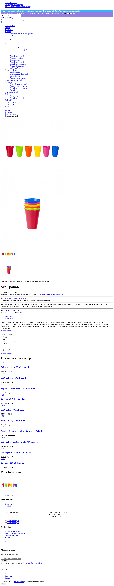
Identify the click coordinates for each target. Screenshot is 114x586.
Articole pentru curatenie (18, 88)
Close (3, 584)
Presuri (12, 90)
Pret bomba (9, 576)
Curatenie (8, 82)
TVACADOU (10, 26)
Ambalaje (13, 102)
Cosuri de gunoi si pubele (19, 84)
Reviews (9, 318)
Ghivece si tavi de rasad (18, 38)
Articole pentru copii (17, 62)
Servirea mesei (15, 60)
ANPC (7, 540)
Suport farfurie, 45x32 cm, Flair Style (18, 388)
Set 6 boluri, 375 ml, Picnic (13, 410)
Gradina (8, 32)
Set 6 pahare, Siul (7, 495)
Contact (8, 506)
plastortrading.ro (13, 521)
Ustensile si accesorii (17, 52)
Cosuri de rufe (15, 76)
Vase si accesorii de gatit (18, 50)
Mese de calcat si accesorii (19, 74)
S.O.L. (7, 542)
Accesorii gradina (16, 40)
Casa (7, 106)
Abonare (4, 561)
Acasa (7, 110)
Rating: (5, 339)
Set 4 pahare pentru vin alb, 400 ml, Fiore (20, 442)
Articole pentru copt (17, 56)
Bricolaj (12, 104)
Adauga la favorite (12, 310)
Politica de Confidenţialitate (15, 534)
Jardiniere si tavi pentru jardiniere (21, 36)
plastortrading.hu (13, 523)
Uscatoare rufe (15, 72)
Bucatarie (8, 44)
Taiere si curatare (16, 54)
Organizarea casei (11, 92)
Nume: (5, 337)
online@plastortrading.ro (14, 5)
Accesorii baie (15, 96)
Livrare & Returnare (12, 532)
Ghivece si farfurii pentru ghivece (21, 34)
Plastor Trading (19, 582)
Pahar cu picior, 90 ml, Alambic (15, 367)
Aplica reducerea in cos (68, 13)
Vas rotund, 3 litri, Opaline (13, 399)
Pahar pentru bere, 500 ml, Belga (16, 452)
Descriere (8, 316)
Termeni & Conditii (12, 536)
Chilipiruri (9, 30)
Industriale (9, 100)
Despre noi (9, 504)
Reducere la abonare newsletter (17, 7)
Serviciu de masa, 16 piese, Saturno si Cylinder (22, 431)
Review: (6, 350)
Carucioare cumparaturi (13, 80)
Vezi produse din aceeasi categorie (51, 294)
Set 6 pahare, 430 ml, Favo (13, 420)
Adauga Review (6, 330)
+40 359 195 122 (11, 3)
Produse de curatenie (17, 66)
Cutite (12, 46)
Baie (7, 94)
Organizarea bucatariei (18, 64)
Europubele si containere (18, 86)
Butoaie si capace (16, 42)
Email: (6, 344)
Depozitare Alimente (17, 48)
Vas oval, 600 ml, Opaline (12, 463)
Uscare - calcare (11, 70)
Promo (7, 28)
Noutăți (8, 574)
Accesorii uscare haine (18, 78)
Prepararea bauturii (16, 58)
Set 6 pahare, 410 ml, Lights (14, 378)
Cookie (7, 538)
